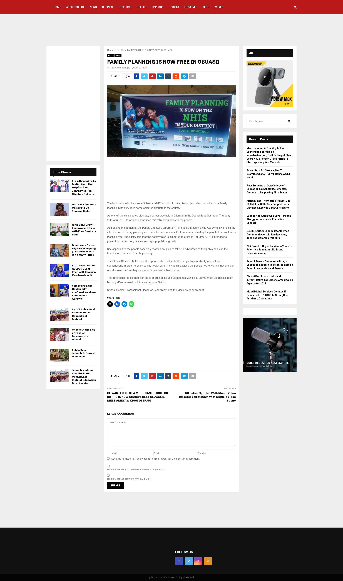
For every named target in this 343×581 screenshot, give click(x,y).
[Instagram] (198, 561)
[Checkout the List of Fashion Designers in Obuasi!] (59, 334)
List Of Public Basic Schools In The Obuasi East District (84, 314)
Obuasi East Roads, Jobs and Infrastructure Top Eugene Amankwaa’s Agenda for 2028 (270, 280)
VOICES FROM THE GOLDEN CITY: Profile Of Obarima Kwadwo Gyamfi (84, 270)
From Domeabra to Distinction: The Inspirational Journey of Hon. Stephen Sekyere (84, 187)
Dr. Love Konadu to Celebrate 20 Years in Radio (84, 208)
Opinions (157, 7)
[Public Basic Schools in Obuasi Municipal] (59, 355)
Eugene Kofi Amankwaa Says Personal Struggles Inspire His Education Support (269, 219)
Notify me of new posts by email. (130, 479)
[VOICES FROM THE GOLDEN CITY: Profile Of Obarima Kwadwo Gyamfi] (59, 270)
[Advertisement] (171, 29)
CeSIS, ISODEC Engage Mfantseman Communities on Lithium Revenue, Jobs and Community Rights (268, 234)
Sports (174, 7)
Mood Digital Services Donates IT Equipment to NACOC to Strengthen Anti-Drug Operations (267, 295)
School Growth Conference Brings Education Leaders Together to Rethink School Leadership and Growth (270, 265)
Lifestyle (190, 7)
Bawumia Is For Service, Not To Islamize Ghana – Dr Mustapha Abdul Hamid (268, 174)
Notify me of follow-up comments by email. (137, 469)
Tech (205, 7)
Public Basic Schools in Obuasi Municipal (83, 353)
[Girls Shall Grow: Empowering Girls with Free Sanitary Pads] (59, 229)
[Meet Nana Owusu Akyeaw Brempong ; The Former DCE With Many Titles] (59, 250)
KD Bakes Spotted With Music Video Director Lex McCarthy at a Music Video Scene (207, 396)
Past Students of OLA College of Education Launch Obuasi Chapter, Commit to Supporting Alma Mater (267, 189)
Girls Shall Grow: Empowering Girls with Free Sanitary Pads (84, 229)
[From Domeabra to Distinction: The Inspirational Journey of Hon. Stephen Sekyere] (59, 185)
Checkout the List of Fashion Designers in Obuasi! (83, 334)
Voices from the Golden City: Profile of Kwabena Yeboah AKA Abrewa (84, 292)
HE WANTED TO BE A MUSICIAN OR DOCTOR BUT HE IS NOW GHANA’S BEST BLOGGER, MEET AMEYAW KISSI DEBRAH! (137, 396)
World (219, 7)
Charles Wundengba (120, 68)
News (93, 7)
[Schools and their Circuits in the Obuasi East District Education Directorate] (59, 375)
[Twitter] (189, 561)
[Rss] (208, 561)
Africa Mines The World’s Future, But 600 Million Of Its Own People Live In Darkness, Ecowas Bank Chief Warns (268, 204)
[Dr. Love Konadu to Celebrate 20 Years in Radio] (59, 209)
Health (141, 7)
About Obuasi (75, 7)
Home (57, 7)
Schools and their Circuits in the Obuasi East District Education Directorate (84, 377)
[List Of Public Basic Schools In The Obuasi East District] (59, 314)
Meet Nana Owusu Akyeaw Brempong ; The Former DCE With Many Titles (84, 250)
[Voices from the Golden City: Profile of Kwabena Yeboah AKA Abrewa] (59, 290)
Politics (125, 7)
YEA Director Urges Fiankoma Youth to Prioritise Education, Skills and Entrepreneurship (269, 250)
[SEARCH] (289, 121)
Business (108, 7)
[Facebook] (179, 561)
